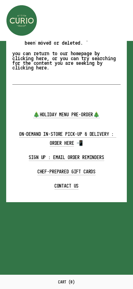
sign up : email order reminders (66, 157)
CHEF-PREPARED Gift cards (66, 172)
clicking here (29, 58)
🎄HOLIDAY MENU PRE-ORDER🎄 (66, 115)
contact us (66, 186)
